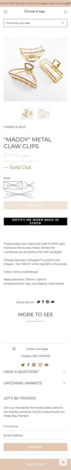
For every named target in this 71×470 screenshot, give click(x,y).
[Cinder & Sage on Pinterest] (34, 365)
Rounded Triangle (18, 194)
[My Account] (4, 12)
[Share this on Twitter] (38, 301)
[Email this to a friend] (53, 301)
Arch (29, 185)
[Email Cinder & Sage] (46, 365)
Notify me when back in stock (35, 221)
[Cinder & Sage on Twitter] (23, 365)
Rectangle (13, 185)
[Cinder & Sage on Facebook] (28, 365)
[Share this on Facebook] (43, 301)
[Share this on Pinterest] (47, 301)
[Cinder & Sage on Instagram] (40, 365)
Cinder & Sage (15, 127)
